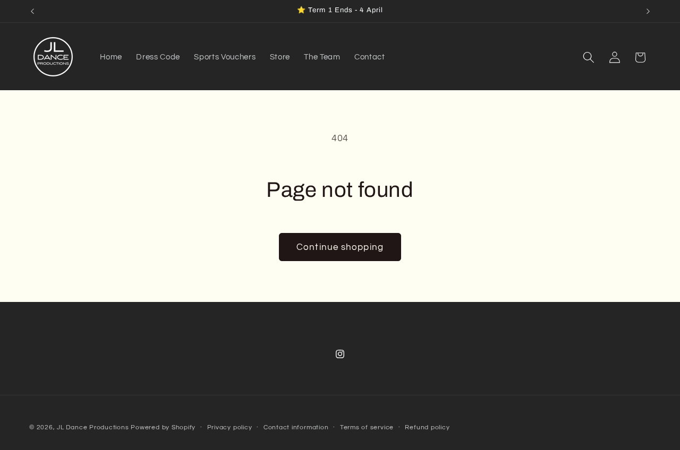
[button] (588, 57)
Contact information (296, 427)
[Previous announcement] (32, 11)
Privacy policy (229, 427)
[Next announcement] (648, 11)
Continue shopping (340, 247)
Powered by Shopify (163, 427)
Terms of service (367, 427)
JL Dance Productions (93, 427)
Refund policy (427, 427)
